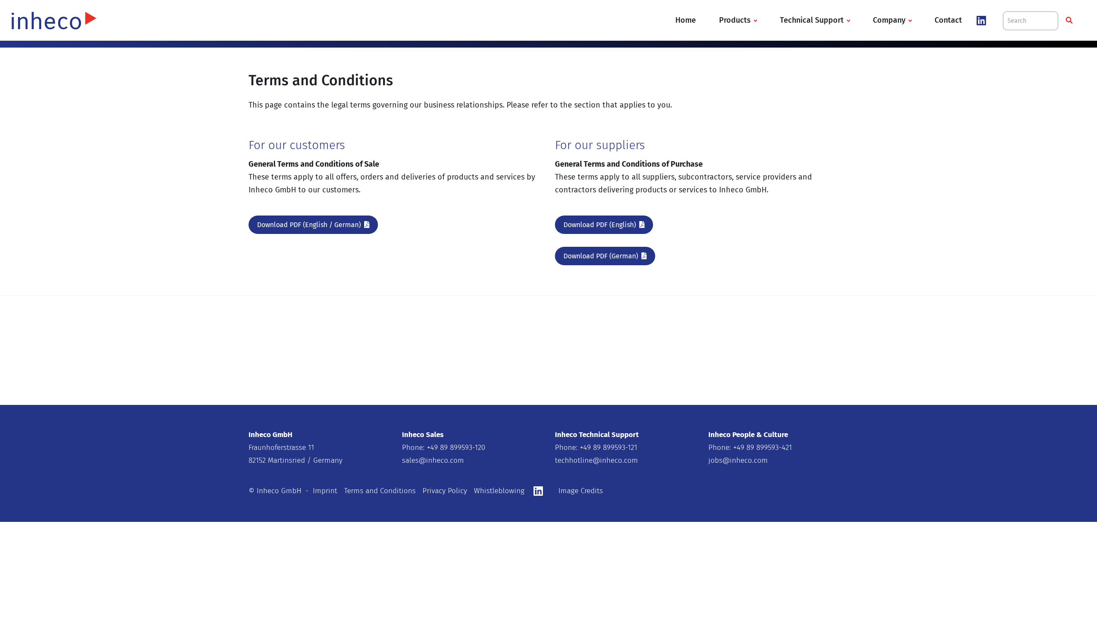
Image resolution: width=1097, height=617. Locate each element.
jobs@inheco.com (738, 460)
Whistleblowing (499, 490)
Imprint (325, 490)
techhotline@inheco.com (596, 460)
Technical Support (812, 20)
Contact (948, 20)
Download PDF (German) (600, 256)
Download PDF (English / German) (309, 225)
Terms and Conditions (380, 490)
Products (735, 20)
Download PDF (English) (599, 225)
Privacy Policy (445, 490)
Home (685, 20)
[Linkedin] (984, 21)
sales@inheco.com (433, 460)
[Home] (54, 19)
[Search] (1070, 20)
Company (889, 20)
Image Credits (580, 490)
